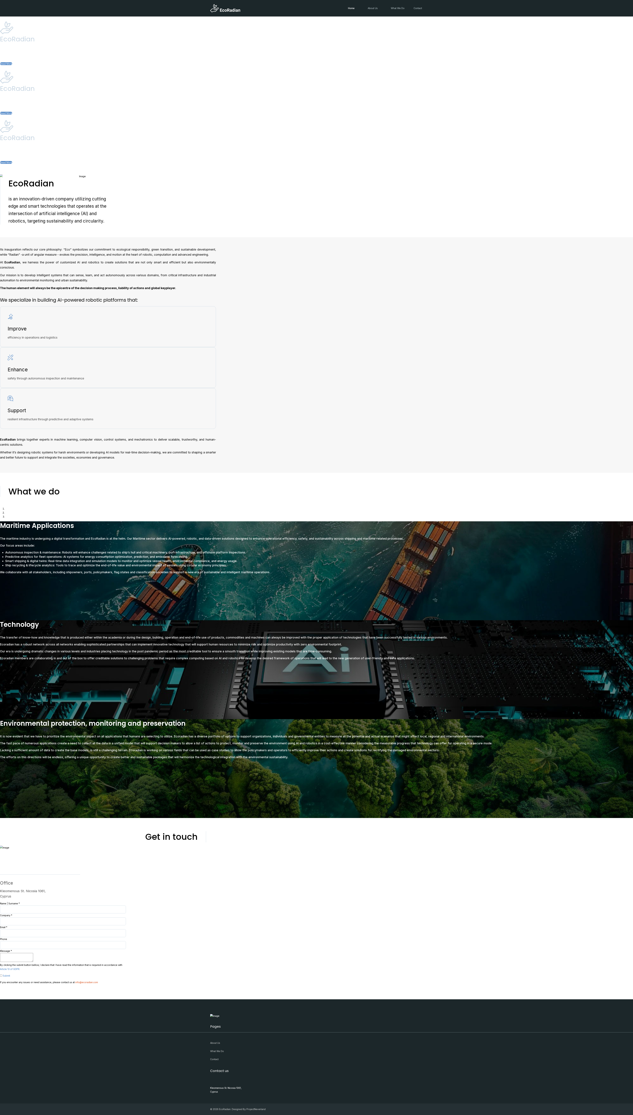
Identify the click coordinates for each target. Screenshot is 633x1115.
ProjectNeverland (256, 1109)
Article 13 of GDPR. (10, 969)
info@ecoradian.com (86, 982)
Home (351, 8)
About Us (373, 8)
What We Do (398, 8)
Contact (418, 8)
